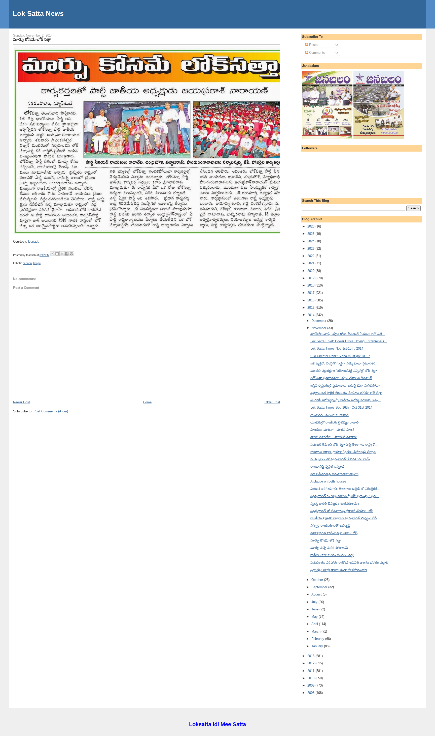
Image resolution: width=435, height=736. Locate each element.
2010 (311, 678)
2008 (311, 693)
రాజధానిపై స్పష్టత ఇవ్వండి (327, 466)
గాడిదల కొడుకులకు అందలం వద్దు (332, 555)
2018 (311, 285)
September (319, 587)
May (315, 616)
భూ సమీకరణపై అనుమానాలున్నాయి (334, 474)
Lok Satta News (38, 13)
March (316, 631)
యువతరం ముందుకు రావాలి (329, 415)
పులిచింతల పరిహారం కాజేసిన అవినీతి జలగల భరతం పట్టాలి (349, 562)
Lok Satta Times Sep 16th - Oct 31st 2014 (341, 407)
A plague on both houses (328, 481)
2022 (311, 256)
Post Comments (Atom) (50, 411)
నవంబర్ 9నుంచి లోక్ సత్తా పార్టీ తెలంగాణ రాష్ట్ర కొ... (344, 444)
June (315, 609)
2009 (311, 685)
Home (147, 402)
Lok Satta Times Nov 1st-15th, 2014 (336, 348)
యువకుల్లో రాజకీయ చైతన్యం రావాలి (334, 422)
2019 (311, 278)
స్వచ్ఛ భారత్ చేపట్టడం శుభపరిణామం (334, 503)
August (317, 594)
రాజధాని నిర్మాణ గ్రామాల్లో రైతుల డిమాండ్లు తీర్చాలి (343, 452)
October (317, 580)
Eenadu (33, 241)
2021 (311, 263)
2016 (311, 300)
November (319, 328)
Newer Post (21, 402)
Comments (316, 52)
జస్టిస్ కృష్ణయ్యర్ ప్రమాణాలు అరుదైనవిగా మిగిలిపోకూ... (346, 385)
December (319, 321)
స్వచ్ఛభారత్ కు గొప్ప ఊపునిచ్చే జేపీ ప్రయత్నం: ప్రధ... (344, 496)
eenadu (27, 263)
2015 (311, 307)
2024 (311, 241)
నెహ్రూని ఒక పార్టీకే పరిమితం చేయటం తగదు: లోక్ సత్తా (346, 393)
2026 (311, 226)
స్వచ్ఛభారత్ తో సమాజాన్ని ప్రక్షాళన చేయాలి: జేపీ (341, 511)
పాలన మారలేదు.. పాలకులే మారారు (333, 437)
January (317, 646)
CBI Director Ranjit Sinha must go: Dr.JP (340, 356)
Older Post (272, 402)
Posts (313, 45)
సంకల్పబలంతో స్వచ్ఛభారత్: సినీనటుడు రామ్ (340, 459)
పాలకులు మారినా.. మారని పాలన (332, 430)
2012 (311, 663)
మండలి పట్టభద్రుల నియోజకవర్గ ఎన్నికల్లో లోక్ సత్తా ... (345, 371)
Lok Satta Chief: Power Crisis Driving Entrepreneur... (348, 341)
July (314, 602)
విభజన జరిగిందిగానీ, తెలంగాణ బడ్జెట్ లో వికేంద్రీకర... (345, 489)
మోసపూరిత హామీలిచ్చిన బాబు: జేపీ (333, 533)
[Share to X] (61, 253)
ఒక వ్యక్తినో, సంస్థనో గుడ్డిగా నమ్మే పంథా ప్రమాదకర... (344, 363)
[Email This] (52, 253)
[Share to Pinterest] (71, 253)
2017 (311, 293)
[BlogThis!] (57, 253)
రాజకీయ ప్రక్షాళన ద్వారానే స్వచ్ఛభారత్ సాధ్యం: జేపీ (343, 518)
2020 (311, 271)
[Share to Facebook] (66, 253)
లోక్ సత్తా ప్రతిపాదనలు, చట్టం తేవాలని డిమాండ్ (341, 378)
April (315, 624)
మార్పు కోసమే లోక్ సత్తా (32, 39)
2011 (311, 671)
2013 (311, 656)
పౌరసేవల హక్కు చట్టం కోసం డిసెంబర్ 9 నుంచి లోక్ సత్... (347, 334)
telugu (37, 263)
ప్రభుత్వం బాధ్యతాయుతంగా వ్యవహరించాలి (338, 570)
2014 (311, 315)
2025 (311, 234)
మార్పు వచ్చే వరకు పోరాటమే (329, 548)
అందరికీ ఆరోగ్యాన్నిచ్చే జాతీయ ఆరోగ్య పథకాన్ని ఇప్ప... (345, 400)
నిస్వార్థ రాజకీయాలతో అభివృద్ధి (330, 525)
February (318, 639)
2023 (311, 248)
